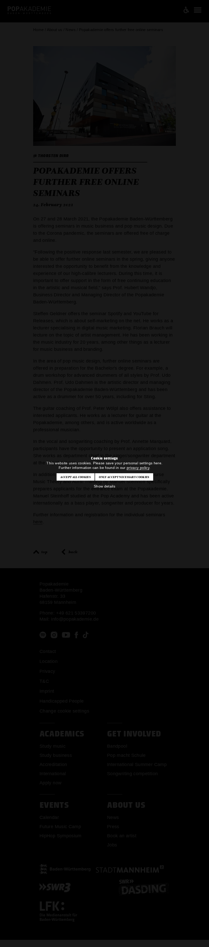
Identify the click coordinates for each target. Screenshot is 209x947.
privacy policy (138, 468)
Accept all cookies (75, 477)
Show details (104, 486)
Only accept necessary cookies (124, 477)
